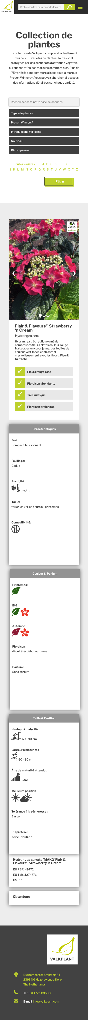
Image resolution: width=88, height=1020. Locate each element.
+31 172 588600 (39, 993)
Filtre (59, 181)
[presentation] (14, 272)
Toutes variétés (24, 164)
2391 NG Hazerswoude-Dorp (42, 979)
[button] (40, 315)
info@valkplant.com (46, 1001)
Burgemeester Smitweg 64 (41, 974)
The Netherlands (34, 984)
